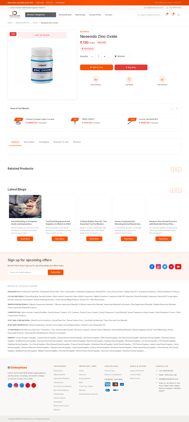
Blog (81, 382)
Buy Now (132, 67)
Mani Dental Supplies (95, 341)
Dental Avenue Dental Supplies (70, 337)
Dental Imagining (139, 330)
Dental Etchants (45, 296)
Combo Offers (95, 15)
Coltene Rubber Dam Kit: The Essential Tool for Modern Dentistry (93, 222)
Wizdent (57, 410)
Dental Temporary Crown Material (113, 312)
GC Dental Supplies (149, 341)
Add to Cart (98, 67)
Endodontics (58, 371)
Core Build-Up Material (93, 320)
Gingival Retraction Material (164, 304)
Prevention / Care (48, 330)
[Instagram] (158, 266)
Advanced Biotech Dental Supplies (35, 347)
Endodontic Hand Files (30, 291)
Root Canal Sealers (67, 291)
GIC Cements (73, 312)
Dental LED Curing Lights (167, 296)
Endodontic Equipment (85, 291)
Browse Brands (65, 15)
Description (29, 142)
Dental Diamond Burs (72, 325)
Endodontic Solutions (147, 291)
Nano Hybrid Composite (83, 296)
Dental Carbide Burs (37, 325)
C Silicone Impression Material (65, 304)
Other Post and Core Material (115, 320)
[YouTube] (178, 266)
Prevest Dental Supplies (80, 344)
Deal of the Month (137, 371)
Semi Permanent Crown (165, 312)
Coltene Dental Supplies (47, 337)
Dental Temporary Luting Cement (141, 312)
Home (81, 371)
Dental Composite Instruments (20, 299)
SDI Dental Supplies (92, 337)
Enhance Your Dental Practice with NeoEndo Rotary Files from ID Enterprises (163, 222)
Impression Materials (61, 378)
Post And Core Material (62, 386)
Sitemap (82, 390)
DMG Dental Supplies (109, 337)
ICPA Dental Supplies (167, 341)
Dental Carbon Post (75, 320)
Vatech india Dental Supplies (161, 344)
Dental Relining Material (121, 330)
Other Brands (162, 347)
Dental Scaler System (64, 330)
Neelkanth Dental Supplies (26, 351)
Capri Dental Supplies (80, 347)
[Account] (178, 14)
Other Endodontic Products (168, 291)
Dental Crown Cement (89, 312)
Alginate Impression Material (40, 304)
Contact (108, 15)
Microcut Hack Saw (32, 330)
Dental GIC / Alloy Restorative (92, 299)
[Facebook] (152, 266)
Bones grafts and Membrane (36, 333)
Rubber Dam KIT (131, 291)
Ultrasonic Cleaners (82, 330)
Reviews (77, 142)
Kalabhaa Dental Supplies (18, 344)
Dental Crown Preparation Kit (93, 325)
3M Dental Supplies (133, 341)
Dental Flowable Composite (145, 296)
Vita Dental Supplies (67, 351)
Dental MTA (101, 291)
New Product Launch (61, 406)
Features (15, 142)
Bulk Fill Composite (125, 296)
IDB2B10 (49, 3)
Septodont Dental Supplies (74, 341)
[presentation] (172, 108)
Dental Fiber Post (59, 320)
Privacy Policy (110, 371)
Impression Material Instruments (117, 304)
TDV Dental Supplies (140, 344)
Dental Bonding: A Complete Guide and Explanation (24, 222)
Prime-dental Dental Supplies (144, 347)
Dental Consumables (57, 333)
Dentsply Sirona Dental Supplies (50, 341)
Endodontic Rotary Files (49, 291)
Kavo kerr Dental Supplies (111, 351)
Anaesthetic (58, 402)
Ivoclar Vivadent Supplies (26, 337)
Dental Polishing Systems (44, 299)
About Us (82, 375)
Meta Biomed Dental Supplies (58, 344)
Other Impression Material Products (22, 307)
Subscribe (55, 272)
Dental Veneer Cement (57, 312)
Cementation (58, 382)
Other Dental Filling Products (67, 299)
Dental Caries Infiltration (101, 330)
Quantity (84, 56)
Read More (25, 239)
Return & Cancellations (113, 375)
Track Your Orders (86, 386)
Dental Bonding (31, 296)
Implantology (59, 394)
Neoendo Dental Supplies (150, 337)
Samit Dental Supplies (122, 344)
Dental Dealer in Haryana (88, 394)
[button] (42, 65)
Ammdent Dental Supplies (60, 347)
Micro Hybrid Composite (63, 296)
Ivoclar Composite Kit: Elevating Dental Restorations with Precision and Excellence (128, 222)
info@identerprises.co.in (154, 8)
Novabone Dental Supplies (121, 347)
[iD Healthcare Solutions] (15, 14)
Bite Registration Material (141, 304)
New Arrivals (80, 15)
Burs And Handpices (61, 390)
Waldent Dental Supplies (48, 351)
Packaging (44, 142)
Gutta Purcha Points (115, 291)
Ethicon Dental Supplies (100, 347)
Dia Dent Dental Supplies (129, 337)
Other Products (59, 398)
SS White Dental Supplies (26, 341)
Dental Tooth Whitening (156, 330)
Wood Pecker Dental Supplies (88, 351)
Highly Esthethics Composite (105, 296)
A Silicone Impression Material (91, 304)
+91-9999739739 (175, 8)
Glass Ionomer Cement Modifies (34, 312)
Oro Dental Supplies (37, 344)
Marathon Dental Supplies (133, 351)
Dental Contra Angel (54, 325)
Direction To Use (61, 142)
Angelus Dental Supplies (114, 341)
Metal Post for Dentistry (41, 320)
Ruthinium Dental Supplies (102, 344)
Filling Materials (59, 375)
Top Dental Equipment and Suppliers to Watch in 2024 (58, 222)
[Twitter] (164, 266)
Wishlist (121, 56)
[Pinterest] (171, 266)
